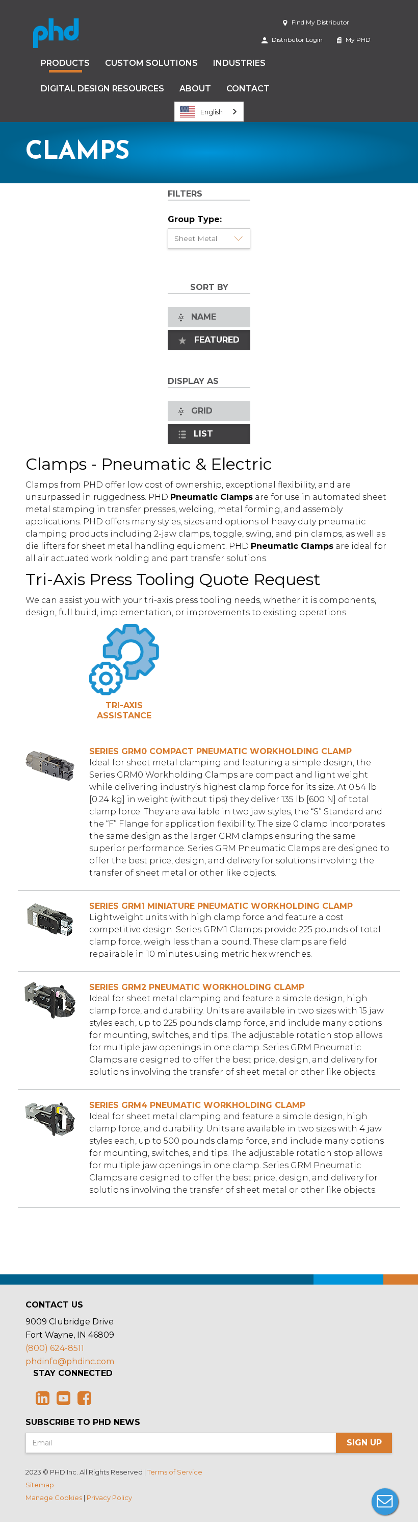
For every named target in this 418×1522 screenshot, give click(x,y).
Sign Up (364, 1442)
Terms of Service (174, 1472)
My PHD (357, 39)
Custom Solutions (151, 63)
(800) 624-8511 (54, 1348)
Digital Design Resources (102, 88)
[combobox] (209, 112)
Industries (239, 63)
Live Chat (384, 1501)
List (201, 434)
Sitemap (39, 1485)
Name (201, 317)
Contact (248, 88)
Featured (214, 340)
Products (65, 63)
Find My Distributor (319, 22)
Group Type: (195, 219)
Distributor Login (296, 39)
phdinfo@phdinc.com (69, 1361)
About (195, 88)
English (211, 112)
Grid (199, 411)
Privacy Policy (109, 1497)
